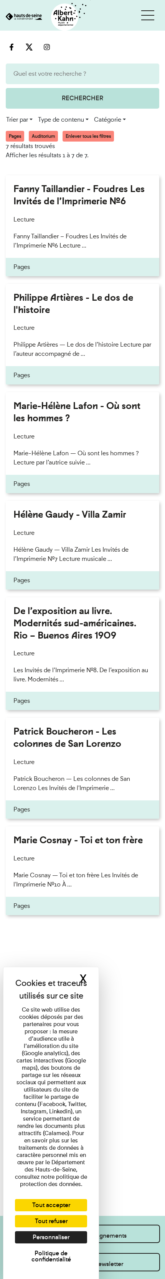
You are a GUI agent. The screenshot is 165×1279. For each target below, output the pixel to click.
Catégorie (107, 120)
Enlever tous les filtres (88, 136)
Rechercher (82, 98)
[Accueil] (45, 17)
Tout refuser (51, 1221)
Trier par (17, 120)
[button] (147, 15)
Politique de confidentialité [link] (51, 1256)
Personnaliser (51, 1237)
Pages (15, 136)
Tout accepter (51, 1205)
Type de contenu (61, 120)
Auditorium (43, 136)
